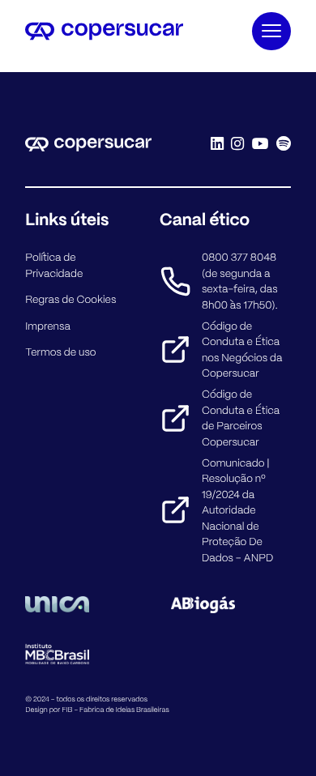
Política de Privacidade (54, 265)
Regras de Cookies (70, 299)
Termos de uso (60, 352)
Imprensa (47, 326)
